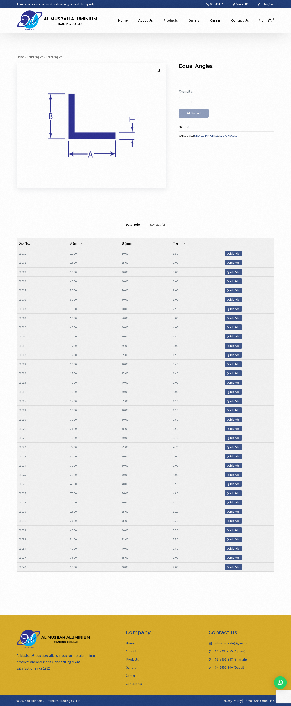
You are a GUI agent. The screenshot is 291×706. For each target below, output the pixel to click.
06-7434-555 (217, 4)
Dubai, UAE (267, 4)
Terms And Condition (259, 701)
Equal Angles (35, 57)
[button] (280, 682)
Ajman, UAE (242, 4)
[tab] (133, 224)
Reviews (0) (157, 224)
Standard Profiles (206, 135)
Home (20, 57)
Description (133, 224)
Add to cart (193, 113)
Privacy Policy (232, 701)
